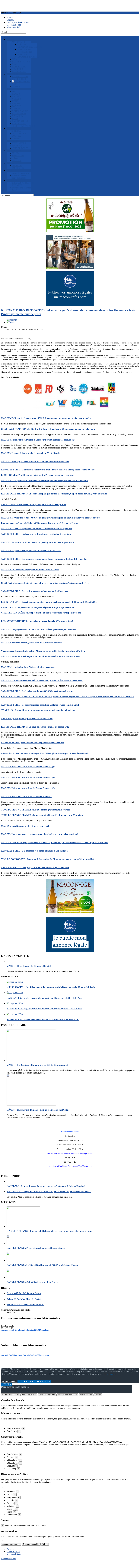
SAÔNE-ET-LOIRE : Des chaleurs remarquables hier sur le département (35, 591)
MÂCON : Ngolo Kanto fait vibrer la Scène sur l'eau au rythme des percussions (38, 440)
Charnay (10, 20)
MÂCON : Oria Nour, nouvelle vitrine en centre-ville (25, 826)
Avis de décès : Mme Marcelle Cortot (24, 1299)
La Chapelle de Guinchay (18, 22)
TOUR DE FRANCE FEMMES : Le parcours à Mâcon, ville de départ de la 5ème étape (42, 815)
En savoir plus (110, 1374)
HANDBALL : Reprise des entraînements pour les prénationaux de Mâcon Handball (46, 1186)
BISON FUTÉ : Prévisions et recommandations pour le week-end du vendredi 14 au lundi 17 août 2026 (49, 602)
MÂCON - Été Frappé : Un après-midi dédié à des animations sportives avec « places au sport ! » (46, 418)
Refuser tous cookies (31, 1544)
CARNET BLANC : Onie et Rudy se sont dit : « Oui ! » (32, 1282)
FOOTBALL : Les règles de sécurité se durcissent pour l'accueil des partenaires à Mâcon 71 (49, 1191)
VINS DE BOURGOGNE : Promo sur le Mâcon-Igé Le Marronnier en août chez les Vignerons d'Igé (47, 859)
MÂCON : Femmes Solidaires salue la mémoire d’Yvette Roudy (30, 453)
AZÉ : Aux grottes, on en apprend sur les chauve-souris (26, 718)
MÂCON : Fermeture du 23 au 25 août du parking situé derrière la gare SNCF (37, 542)
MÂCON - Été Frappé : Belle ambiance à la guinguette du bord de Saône (35, 461)
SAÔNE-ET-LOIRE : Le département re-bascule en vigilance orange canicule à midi (40, 705)
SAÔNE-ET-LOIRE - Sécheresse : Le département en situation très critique (36, 534)
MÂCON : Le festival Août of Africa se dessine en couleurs (28, 667)
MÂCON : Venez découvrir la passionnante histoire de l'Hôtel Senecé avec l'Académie (40, 656)
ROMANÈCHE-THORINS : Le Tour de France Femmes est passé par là (35, 727)
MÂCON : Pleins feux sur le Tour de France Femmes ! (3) (28, 777)
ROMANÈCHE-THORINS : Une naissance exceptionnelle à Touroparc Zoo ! (37, 621)
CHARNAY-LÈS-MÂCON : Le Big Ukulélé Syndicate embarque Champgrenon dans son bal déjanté (48, 429)
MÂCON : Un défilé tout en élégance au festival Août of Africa (30, 569)
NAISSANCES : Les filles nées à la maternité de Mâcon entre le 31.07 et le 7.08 (43, 1019)
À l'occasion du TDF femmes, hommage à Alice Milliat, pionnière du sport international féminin (45, 753)
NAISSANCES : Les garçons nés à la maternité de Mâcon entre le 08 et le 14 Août (44, 998)
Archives (10, 1549)
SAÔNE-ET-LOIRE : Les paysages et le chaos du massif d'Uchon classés (34, 851)
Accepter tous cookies (11, 1544)
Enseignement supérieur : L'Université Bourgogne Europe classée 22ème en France (39, 523)
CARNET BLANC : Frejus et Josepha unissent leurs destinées (36, 1248)
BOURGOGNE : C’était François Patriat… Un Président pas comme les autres (37, 475)
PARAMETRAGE (9, 1381)
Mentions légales (14, 1554)
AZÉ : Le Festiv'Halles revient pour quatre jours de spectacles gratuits (33, 504)
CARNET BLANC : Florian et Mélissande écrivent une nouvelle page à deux (49, 1230)
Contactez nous (13, 1551)
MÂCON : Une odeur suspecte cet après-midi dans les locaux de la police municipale (40, 834)
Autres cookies (86, 1395)
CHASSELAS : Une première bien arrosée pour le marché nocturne (32, 742)
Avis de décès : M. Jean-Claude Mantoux (25, 1304)
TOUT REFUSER (43, 1381)
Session (98, 1395)
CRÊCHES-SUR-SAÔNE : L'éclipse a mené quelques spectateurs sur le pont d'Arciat (41, 613)
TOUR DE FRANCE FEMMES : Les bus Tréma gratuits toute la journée (35, 810)
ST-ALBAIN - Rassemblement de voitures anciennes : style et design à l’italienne (38, 710)
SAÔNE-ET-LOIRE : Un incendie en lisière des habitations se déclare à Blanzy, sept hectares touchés (47, 470)
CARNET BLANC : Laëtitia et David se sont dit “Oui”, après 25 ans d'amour (43, 1265)
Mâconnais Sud (13, 27)
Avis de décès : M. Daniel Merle (24, 1293)
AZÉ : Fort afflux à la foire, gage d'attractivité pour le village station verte (35, 867)
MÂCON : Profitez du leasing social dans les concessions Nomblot (31, 643)
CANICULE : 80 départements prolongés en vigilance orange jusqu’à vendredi (37, 607)
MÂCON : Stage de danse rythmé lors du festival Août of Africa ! (31, 550)
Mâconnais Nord (14, 25)
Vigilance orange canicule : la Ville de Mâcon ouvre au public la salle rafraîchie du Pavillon (43, 651)
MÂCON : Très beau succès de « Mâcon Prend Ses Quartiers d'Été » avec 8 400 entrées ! (42, 680)
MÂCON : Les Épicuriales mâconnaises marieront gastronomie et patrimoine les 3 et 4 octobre (44, 480)
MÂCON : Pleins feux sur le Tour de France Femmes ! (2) (28, 788)
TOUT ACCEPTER (26, 1381)
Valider (45, 1544)
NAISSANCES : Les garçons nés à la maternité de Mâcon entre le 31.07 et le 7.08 (44, 1008)
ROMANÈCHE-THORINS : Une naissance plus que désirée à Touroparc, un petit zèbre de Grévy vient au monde (54, 494)
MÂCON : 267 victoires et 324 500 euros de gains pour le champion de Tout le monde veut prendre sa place (50, 518)
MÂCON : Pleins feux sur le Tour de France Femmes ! (26, 796)
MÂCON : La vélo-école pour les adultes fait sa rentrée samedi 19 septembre (36, 528)
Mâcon (10, 17)
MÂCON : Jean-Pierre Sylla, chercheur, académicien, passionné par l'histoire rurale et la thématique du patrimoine (54, 842)
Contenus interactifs (47, 1395)
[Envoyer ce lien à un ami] (10, 322)
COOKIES (6, 1384)
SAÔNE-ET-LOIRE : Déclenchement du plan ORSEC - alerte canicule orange (37, 691)
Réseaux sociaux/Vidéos (67, 1395)
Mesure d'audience (28, 1395)
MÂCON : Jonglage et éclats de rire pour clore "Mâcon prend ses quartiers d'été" (39, 629)
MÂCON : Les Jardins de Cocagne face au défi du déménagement (37, 1065)
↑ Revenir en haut (8, 1558)
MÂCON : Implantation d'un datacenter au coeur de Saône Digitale (38, 1110)
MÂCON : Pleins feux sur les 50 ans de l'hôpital (29, 966)
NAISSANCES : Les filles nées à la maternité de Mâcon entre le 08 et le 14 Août (51, 987)
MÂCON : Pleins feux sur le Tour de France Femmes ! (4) (28, 766)
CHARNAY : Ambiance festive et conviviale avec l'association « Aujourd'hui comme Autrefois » (45, 583)
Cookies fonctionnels (10, 1395)
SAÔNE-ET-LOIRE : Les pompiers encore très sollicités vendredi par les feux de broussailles (44, 559)
